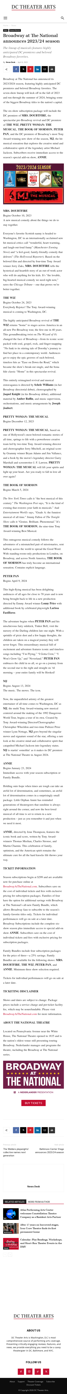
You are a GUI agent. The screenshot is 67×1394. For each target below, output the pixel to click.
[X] (23, 69)
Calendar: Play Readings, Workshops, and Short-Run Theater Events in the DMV (41, 1243)
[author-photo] (33, 1182)
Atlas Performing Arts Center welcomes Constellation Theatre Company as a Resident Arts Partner (40, 1213)
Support (21, 1381)
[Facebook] (16, 69)
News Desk (10, 62)
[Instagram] (29, 1371)
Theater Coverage (35, 1381)
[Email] (45, 69)
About (12, 1381)
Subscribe (50, 1381)
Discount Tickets (33, 1384)
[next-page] (10, 1255)
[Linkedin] (37, 69)
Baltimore (8, 1232)
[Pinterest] (30, 69)
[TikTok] (38, 1372)
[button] (5, 18)
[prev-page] (5, 1255)
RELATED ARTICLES (14, 1202)
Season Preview (15, 30)
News (13, 25)
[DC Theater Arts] (33, 7)
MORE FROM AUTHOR (39, 1202)
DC (5, 1218)
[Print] (52, 69)
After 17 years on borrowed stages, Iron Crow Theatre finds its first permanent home (39, 1228)
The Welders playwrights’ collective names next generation (16, 1152)
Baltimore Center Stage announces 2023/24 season (49, 1151)
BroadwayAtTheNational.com (20, 886)
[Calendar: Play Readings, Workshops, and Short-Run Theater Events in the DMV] (11, 1244)
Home (5, 25)
